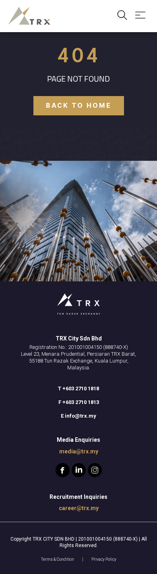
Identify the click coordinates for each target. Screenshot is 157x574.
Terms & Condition (57, 559)
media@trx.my (78, 451)
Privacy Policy (103, 559)
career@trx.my (79, 508)
